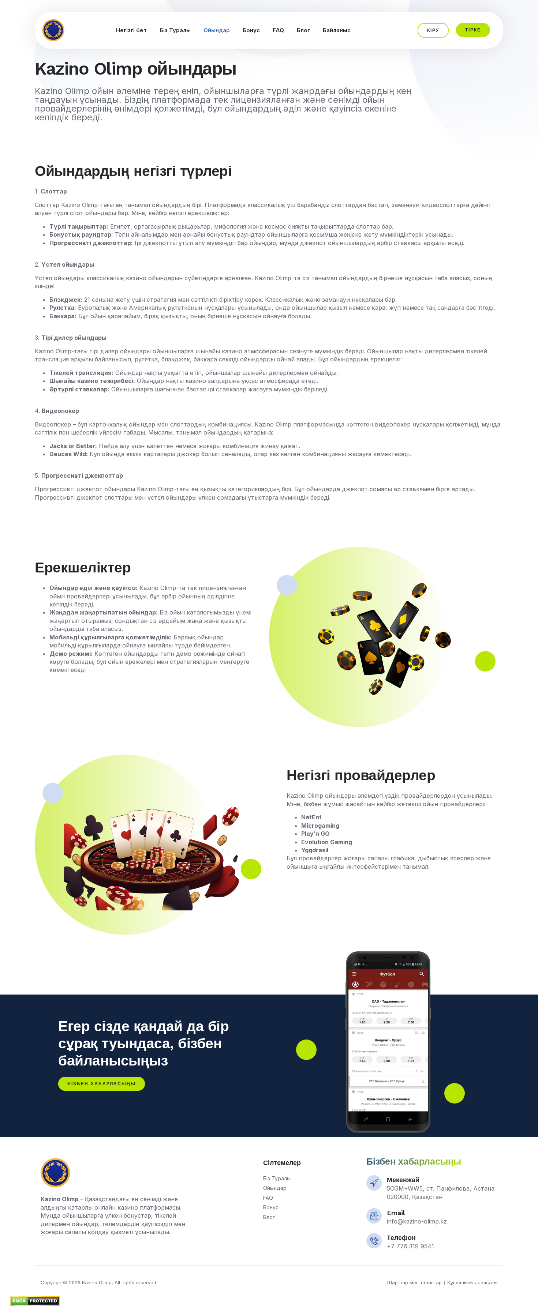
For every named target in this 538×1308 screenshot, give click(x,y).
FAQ (278, 30)
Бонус (251, 30)
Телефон (401, 1237)
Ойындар (216, 30)
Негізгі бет (131, 30)
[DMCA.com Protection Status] (30, 1304)
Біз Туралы (175, 30)
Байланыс (337, 30)
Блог (303, 30)
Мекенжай (403, 1180)
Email (396, 1213)
